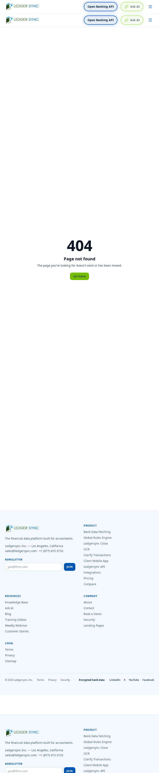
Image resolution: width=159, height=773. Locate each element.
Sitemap (10, 661)
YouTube (134, 680)
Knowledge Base (16, 602)
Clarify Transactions (97, 555)
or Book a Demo (125, 770)
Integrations (92, 572)
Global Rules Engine (98, 538)
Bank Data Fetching (97, 532)
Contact (89, 608)
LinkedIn (114, 680)
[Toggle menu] (150, 6)
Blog (8, 614)
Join (69, 567)
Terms (9, 649)
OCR (87, 549)
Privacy (10, 655)
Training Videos (15, 620)
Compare (90, 584)
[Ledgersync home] (22, 6)
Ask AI (135, 6)
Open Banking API (101, 6)
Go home (79, 276)
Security (89, 620)
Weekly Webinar (16, 625)
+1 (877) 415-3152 (51, 551)
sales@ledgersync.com (21, 551)
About (88, 602)
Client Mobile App (96, 561)
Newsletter (14, 559)
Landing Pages (94, 625)
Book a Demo (93, 614)
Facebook (148, 680)
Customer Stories (17, 631)
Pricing (88, 578)
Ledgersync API (94, 567)
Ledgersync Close (96, 543)
